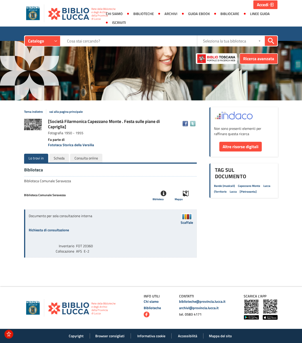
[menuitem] (114, 13)
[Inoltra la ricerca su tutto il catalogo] (271, 41)
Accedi (262, 4)
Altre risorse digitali (240, 146)
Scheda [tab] (59, 158)
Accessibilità (187, 336)
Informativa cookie (151, 336)
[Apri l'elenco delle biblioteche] (260, 41)
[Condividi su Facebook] (185, 123)
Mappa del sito (220, 336)
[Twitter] (192, 123)
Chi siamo (151, 301)
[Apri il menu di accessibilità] (8, 334)
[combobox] (132, 41)
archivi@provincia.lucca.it (199, 307)
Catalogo (36, 41)
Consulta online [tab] (86, 158)
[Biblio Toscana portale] (216, 58)
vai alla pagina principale (66, 111)
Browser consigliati (109, 336)
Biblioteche (152, 307)
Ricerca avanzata (258, 58)
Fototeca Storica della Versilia (71, 145)
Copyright (76, 336)
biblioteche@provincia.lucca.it (202, 301)
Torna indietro (33, 111)
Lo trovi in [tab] (36, 158)
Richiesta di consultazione (49, 230)
